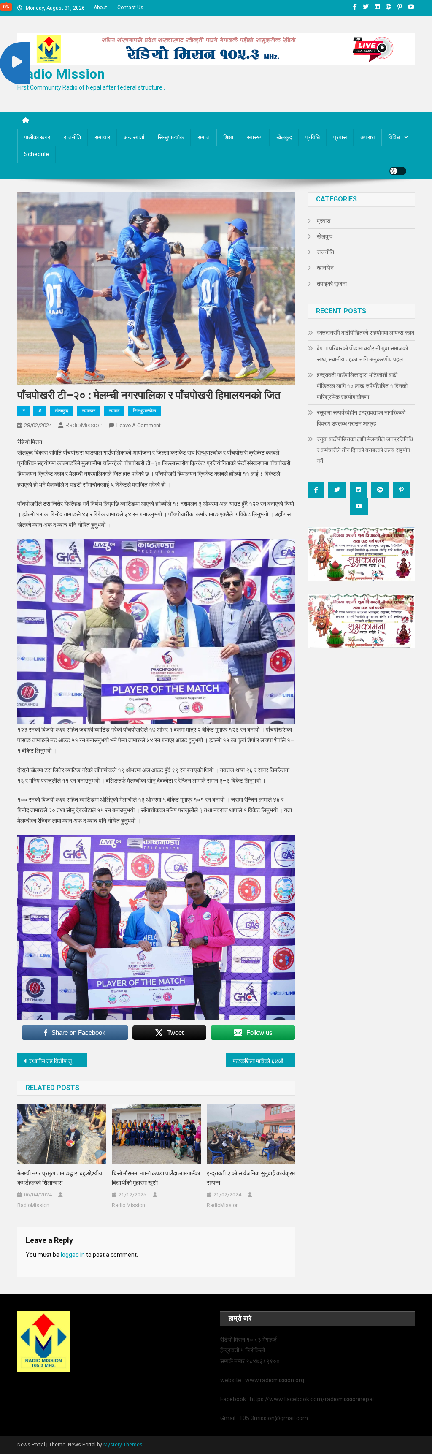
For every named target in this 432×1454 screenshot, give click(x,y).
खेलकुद (284, 137)
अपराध (367, 137)
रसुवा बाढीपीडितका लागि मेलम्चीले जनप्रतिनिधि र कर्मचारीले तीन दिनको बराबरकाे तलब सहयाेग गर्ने (365, 450)
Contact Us (130, 8)
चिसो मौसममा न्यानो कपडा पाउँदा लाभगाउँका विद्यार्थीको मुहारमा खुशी (156, 1178)
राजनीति (72, 137)
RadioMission (84, 425)
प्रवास (340, 137)
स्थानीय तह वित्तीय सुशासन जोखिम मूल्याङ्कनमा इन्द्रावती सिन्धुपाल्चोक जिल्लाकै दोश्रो (58, 1061)
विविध (394, 137)
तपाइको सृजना (332, 283)
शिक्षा (228, 137)
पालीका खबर (37, 137)
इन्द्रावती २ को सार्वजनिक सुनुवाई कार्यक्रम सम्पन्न (251, 1178)
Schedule (36, 154)
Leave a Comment (138, 425)
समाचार (102, 137)
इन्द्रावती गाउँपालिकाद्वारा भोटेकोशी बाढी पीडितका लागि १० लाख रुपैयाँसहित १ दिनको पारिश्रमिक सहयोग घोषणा (362, 386)
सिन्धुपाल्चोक (171, 137)
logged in (73, 1254)
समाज (203, 137)
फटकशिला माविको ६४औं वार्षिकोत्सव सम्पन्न (264, 1061)
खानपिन (325, 267)
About (100, 8)
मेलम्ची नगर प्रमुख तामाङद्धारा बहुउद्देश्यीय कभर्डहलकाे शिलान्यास (59, 1178)
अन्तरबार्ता (134, 137)
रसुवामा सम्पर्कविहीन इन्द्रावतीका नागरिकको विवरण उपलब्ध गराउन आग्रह (361, 418)
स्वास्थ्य (255, 137)
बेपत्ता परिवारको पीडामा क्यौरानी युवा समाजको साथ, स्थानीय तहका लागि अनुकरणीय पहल (362, 354)
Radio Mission (61, 74)
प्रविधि (312, 137)
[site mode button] (397, 171)
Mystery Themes (123, 1445)
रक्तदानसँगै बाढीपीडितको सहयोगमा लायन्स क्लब (365, 332)
